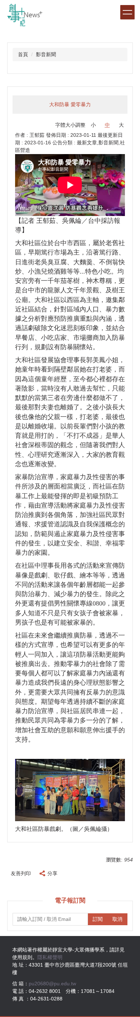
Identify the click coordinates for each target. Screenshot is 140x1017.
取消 (117, 919)
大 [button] (121, 125)
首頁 (23, 54)
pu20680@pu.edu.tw (52, 983)
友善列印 (21, 873)
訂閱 (98, 919)
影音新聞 (46, 54)
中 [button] (107, 125)
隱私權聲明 (49, 957)
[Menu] (127, 12)
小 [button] (93, 125)
